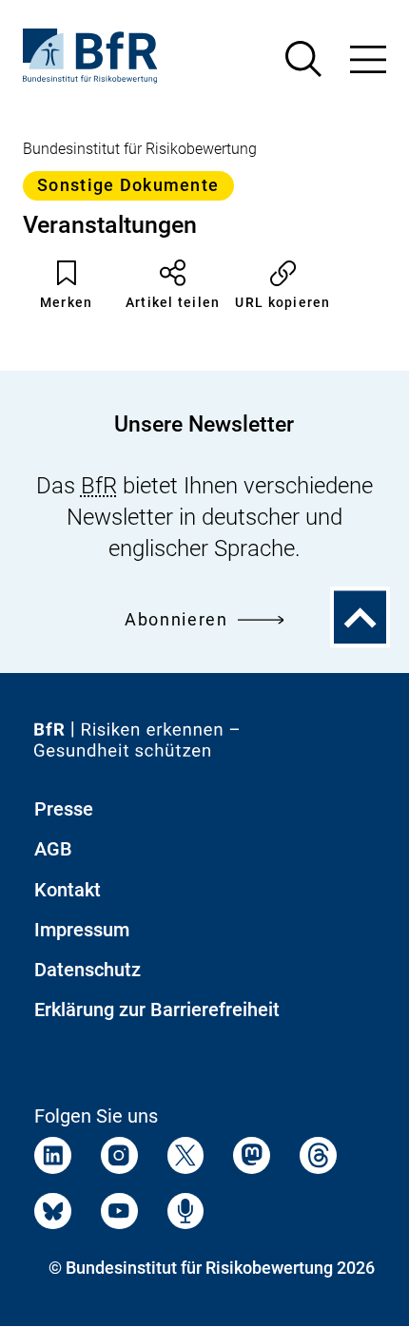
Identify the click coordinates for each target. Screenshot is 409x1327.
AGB (53, 848)
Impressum (81, 929)
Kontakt (67, 889)
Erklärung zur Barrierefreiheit (157, 1009)
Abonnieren (176, 619)
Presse (63, 809)
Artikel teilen (173, 302)
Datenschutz (87, 969)
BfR (99, 485)
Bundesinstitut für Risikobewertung (140, 149)
